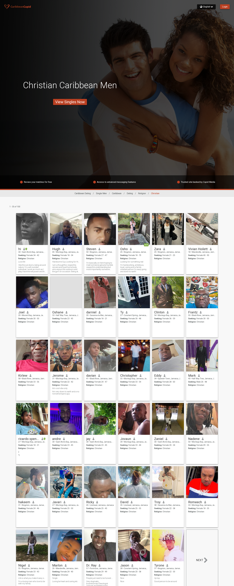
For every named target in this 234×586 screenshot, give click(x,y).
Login (224, 6)
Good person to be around (165, 581)
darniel (91, 312)
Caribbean (116, 193)
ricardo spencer (28, 439)
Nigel (22, 565)
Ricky (90, 502)
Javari (56, 502)
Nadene (194, 439)
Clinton (159, 312)
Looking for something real (131, 262)
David (124, 502)
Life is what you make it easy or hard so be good (32, 578)
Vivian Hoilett (198, 249)
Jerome (58, 375)
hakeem (24, 502)
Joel (21, 312)
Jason (124, 565)
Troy (157, 502)
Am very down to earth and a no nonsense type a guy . (65, 392)
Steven (91, 249)
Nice (122, 578)
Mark (192, 375)
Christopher (128, 375)
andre (56, 439)
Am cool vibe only (59, 388)
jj (18, 452)
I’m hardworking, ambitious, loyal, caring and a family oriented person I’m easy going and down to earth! (133, 268)
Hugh (56, 249)
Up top (157, 578)
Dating (130, 193)
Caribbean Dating (83, 193)
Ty (121, 312)
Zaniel (158, 439)
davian (91, 375)
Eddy (157, 375)
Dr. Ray (91, 565)
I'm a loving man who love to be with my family (31, 582)
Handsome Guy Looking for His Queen (66, 262)
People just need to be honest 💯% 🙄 (100, 578)
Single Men (101, 193)
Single (54, 578)
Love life (21, 262)
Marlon (57, 565)
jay (88, 439)
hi (19, 249)
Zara (157, 249)
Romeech (195, 502)
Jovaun (125, 439)
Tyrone (159, 565)
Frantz (193, 312)
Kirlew (22, 375)
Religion (142, 193)
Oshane (57, 312)
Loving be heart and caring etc (65, 581)
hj (19, 455)
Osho (124, 249)
